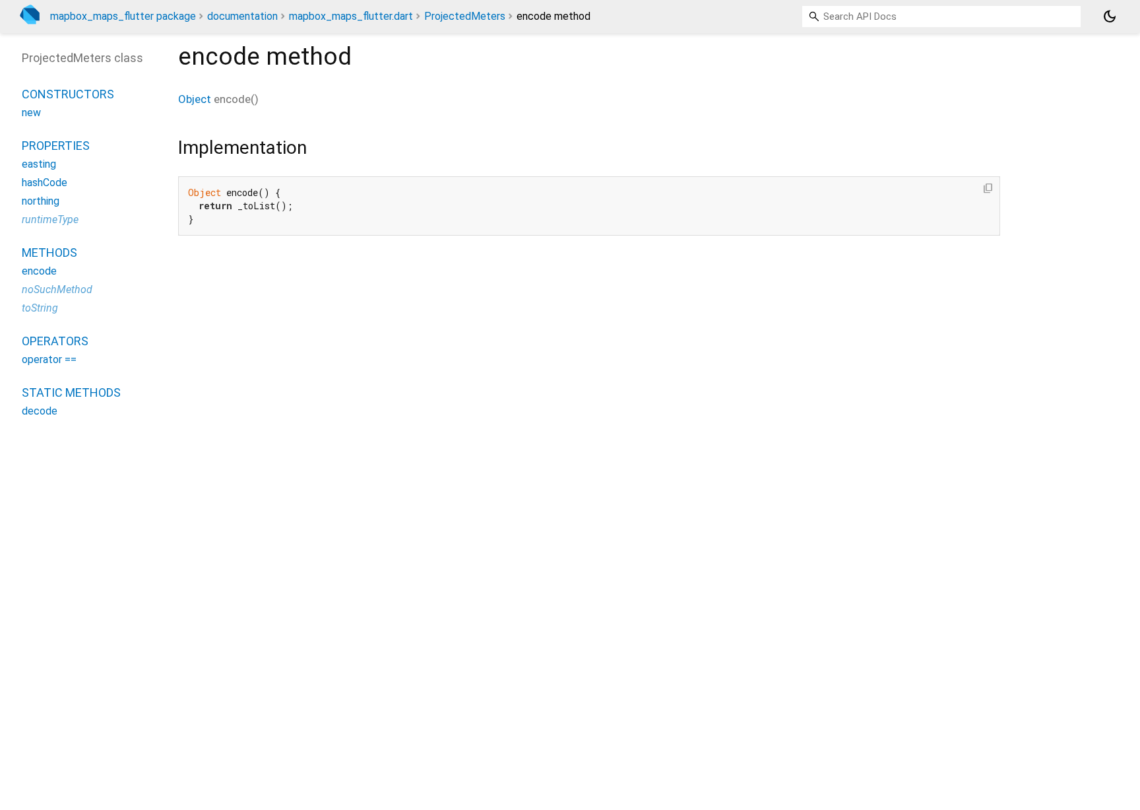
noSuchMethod (57, 289)
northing (40, 201)
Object (194, 99)
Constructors (68, 94)
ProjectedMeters (464, 16)
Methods (49, 252)
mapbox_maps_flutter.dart (351, 16)
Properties (56, 145)
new (31, 112)
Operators (55, 341)
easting (39, 164)
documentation (242, 16)
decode (39, 411)
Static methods (71, 392)
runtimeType (50, 219)
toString (40, 308)
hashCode (44, 182)
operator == (49, 359)
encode (39, 271)
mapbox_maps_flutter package (123, 16)
